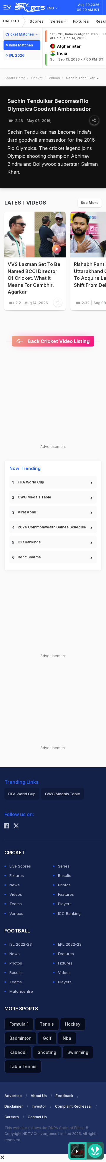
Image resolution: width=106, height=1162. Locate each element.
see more (90, 202)
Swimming (77, 1052)
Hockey (72, 1024)
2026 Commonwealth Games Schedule (52, 527)
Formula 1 (19, 1024)
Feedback (64, 1096)
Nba (67, 1038)
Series (57, 21)
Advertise (13, 1096)
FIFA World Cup (31, 482)
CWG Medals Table (34, 497)
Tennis (47, 1024)
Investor (39, 1106)
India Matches (21, 45)
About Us (39, 1096)
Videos (54, 78)
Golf (47, 1038)
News (14, 885)
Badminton (20, 1038)
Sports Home (14, 78)
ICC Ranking (69, 913)
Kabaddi (17, 1052)
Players (65, 903)
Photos (64, 885)
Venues (16, 913)
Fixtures (81, 21)
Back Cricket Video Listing (58, 341)
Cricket (11, 21)
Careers (11, 1117)
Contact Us (37, 1117)
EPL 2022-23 (70, 944)
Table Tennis (23, 1066)
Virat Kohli (27, 512)
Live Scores (20, 866)
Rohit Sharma (29, 557)
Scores (37, 21)
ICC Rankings (29, 542)
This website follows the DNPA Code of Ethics (44, 1128)
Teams (15, 903)
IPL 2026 (16, 55)
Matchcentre (21, 991)
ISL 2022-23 (20, 944)
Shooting (47, 1052)
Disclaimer (13, 1106)
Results (64, 875)
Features (66, 894)
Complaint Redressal (73, 1106)
